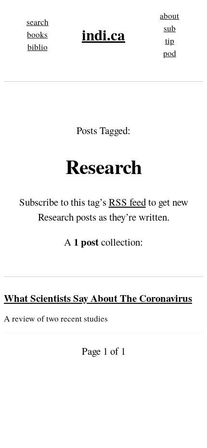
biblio (37, 46)
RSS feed (127, 202)
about (169, 15)
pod (169, 53)
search (37, 21)
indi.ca (103, 35)
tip (169, 40)
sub (170, 28)
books (37, 34)
